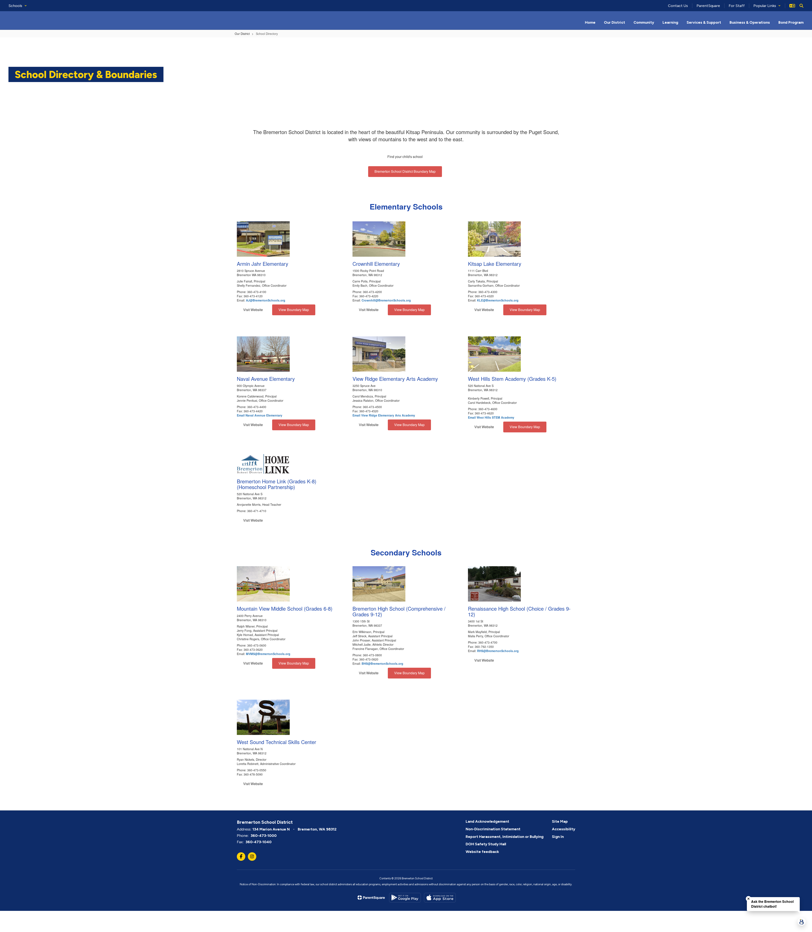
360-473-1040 (259, 842)
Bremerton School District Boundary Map (405, 171)
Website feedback (482, 851)
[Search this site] (801, 6)
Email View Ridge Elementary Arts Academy (384, 415)
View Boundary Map (293, 309)
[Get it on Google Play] (405, 897)
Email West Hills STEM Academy (491, 417)
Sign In (558, 836)
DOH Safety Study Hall (486, 844)
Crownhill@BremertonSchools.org (386, 300)
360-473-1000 (264, 835)
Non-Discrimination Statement (493, 829)
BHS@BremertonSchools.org (382, 663)
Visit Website (253, 309)
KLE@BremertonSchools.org (497, 300)
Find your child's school (405, 156)
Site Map (560, 821)
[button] (17, 5)
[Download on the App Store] (440, 897)
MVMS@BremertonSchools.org (268, 654)
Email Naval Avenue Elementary (259, 415)
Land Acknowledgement (487, 821)
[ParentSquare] (371, 897)
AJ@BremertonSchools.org (265, 300)
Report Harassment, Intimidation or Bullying (504, 836)
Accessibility (563, 829)
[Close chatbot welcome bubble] (748, 898)
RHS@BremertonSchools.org (498, 651)
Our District (242, 34)
